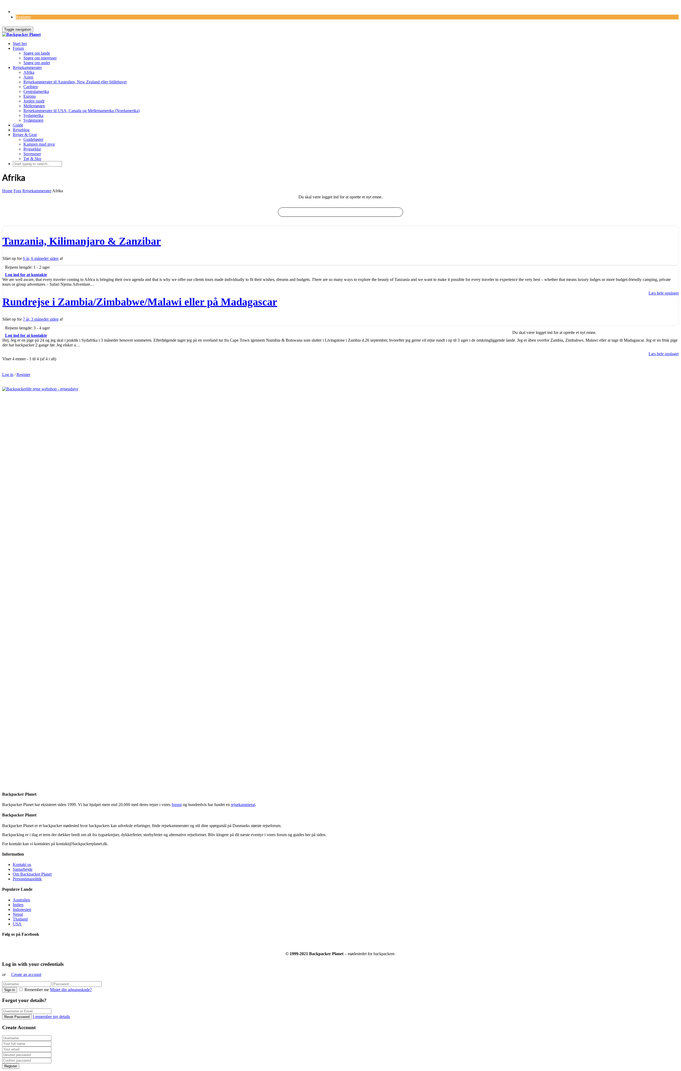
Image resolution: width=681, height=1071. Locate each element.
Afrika (28, 72)
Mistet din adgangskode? (71, 989)
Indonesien (22, 909)
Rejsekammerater (27, 67)
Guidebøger (33, 139)
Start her (20, 43)
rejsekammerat (243, 804)
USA (17, 924)
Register (23, 374)
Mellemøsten (34, 106)
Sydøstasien (33, 120)
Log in (7, 374)
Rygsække (32, 149)
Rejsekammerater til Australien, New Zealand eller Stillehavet (75, 82)
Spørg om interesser (40, 58)
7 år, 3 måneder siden (41, 319)
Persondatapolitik (27, 879)
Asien (28, 77)
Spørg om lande (36, 53)
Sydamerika (33, 115)
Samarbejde (22, 869)
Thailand (20, 919)
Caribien (30, 86)
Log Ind (20, 11)
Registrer (23, 17)
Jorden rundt (33, 101)
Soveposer (32, 154)
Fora (17, 191)
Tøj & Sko (32, 158)
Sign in (9, 990)
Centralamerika (36, 91)
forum (177, 804)
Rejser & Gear (25, 134)
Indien (18, 904)
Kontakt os (22, 864)
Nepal (18, 914)
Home (7, 191)
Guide (18, 125)
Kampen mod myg (39, 144)
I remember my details (51, 1016)
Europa (29, 96)
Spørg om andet (36, 62)
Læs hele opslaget (664, 293)
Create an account (26, 974)
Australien (21, 900)
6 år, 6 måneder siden (41, 258)
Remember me (36, 989)
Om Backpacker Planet (32, 874)
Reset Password (17, 1017)
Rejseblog (21, 130)
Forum (18, 48)
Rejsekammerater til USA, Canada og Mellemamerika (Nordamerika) (81, 110)
